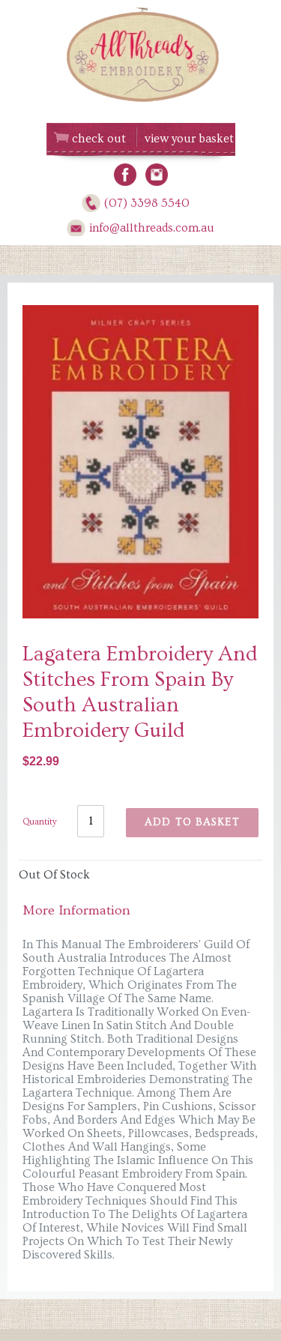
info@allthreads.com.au (151, 228)
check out (99, 139)
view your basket (189, 139)
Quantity (39, 822)
